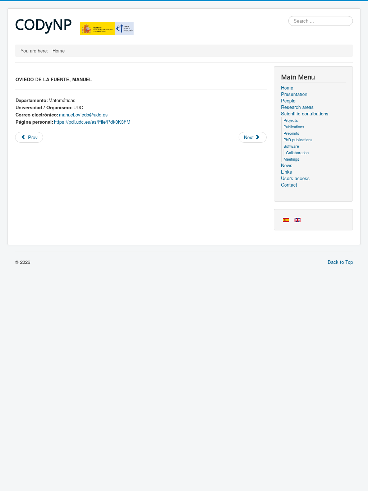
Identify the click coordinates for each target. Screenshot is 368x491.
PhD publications (298, 139)
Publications (294, 126)
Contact (289, 185)
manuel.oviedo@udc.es (83, 114)
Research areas (297, 107)
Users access (295, 178)
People (288, 100)
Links (286, 172)
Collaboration (297, 152)
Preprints (291, 133)
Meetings (291, 159)
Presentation (294, 94)
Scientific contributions (304, 113)
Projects (291, 120)
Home (287, 87)
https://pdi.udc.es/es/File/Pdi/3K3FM (92, 121)
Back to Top (340, 261)
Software (291, 146)
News (287, 165)
